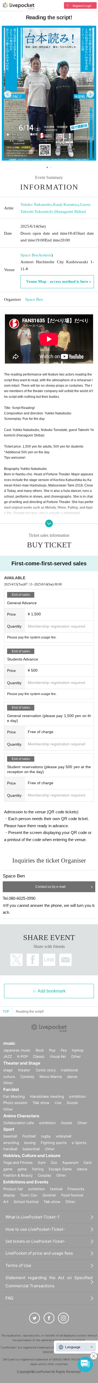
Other (76, 1056)
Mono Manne (50, 1076)
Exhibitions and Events (25, 1181)
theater (24, 1070)
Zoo (54, 1162)
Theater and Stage (21, 1063)
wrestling (11, 1142)
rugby (46, 1136)
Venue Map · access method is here (57, 281)
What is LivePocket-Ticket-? (32, 1217)
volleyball (63, 1136)
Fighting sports (54, 1142)
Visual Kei (58, 1056)
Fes (64, 1050)
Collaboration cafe (18, 1123)
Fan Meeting (14, 1096)
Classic (39, 1056)
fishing (38, 1169)
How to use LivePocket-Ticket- (35, 1229)
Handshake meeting (47, 1096)
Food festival (72, 1195)
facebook (33, 960)
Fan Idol (11, 1089)
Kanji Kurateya (66, 204)
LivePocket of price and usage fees (39, 1253)
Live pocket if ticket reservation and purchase (19, 6)
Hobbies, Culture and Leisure (31, 1155)
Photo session (15, 1102)
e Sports (79, 1142)
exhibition (77, 1096)
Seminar (49, 1195)
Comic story (46, 1070)
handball (10, 1149)
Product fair (13, 1189)
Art (5, 1201)
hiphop (78, 1050)
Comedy (27, 1076)
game (22, 1169)
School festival (26, 1201)
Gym (41, 1162)
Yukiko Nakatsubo (36, 204)
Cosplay (44, 1175)
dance (72, 1076)
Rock (40, 1050)
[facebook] (49, 1318)
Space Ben (29, 255)
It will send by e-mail (65, 960)
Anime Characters (21, 1115)
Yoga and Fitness (18, 1162)
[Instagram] (63, 1318)
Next (90, 94)
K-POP (22, 1056)
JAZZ (7, 1056)
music (9, 1043)
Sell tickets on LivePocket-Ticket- (35, 1241)
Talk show (41, 1102)
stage (8, 1070)
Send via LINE (49, 960)
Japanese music (16, 1050)
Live (58, 1102)
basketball (31, 1149)
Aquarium (70, 1162)
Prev (7, 94)
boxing (30, 1142)
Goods (72, 1102)
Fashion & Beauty (18, 1175)
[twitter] (34, 1318)
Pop (52, 1050)
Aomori (44, 255)
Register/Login (82, 5)
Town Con (28, 1195)
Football (29, 1136)
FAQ (9, 1298)
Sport (8, 1129)
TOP (6, 1011)
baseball (10, 1136)
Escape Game (60, 1169)
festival (56, 1189)
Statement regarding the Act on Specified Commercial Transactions (49, 1281)
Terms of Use (18, 1265)
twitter (16, 960)
